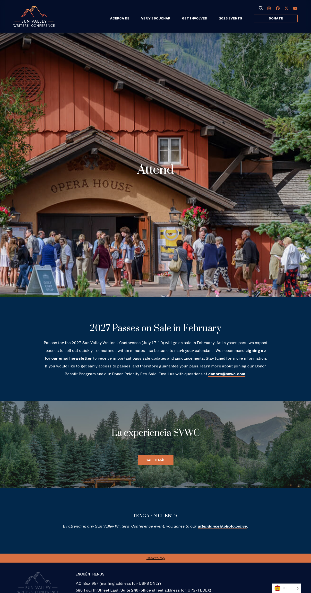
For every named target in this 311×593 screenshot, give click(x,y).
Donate (276, 18)
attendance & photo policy (222, 526)
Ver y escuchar (155, 18)
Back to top (156, 558)
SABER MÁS (155, 460)
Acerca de (120, 18)
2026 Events (230, 18)
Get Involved (194, 18)
